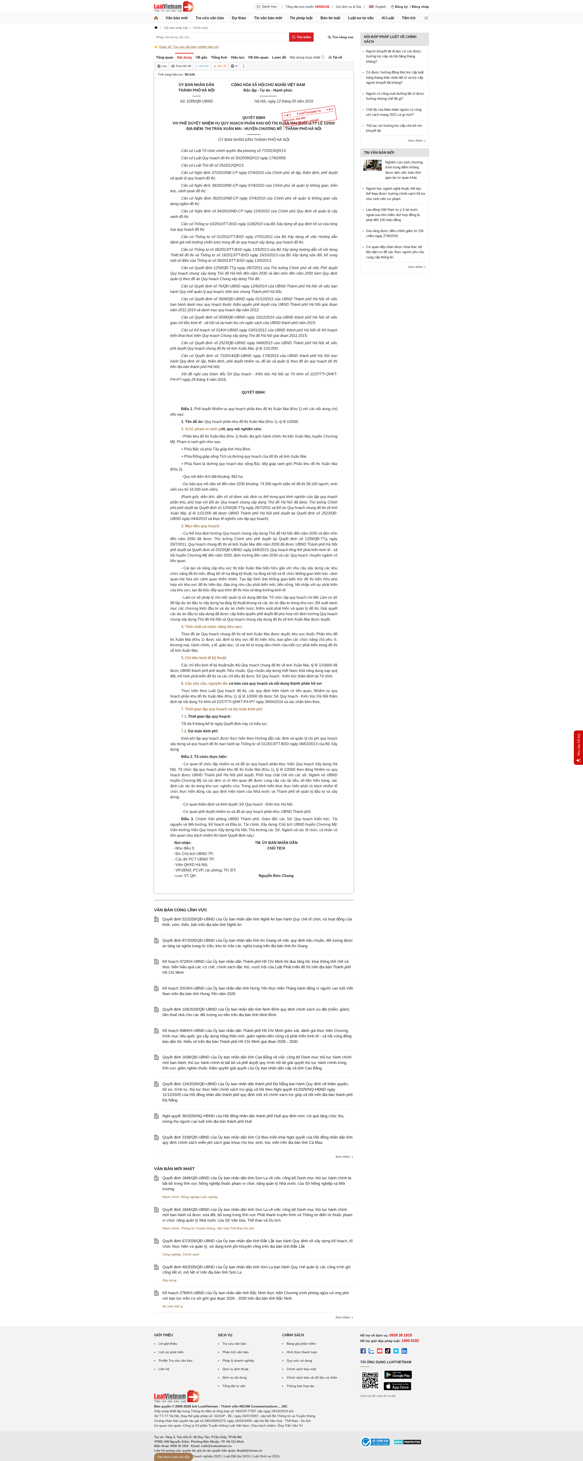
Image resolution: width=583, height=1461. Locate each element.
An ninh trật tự (172, 1306)
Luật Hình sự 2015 (265, 1456)
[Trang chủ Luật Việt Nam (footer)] (177, 1401)
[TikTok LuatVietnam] (388, 1351)
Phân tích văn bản (235, 1352)
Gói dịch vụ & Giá (348, 6)
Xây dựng (169, 1280)
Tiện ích (409, 18)
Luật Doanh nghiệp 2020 (203, 1456)
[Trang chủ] (156, 18)
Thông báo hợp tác (300, 1386)
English (380, 6)
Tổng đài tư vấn (233, 1386)
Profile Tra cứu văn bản (175, 1360)
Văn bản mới (177, 18)
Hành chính (170, 1197)
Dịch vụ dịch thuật (235, 1369)
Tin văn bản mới (268, 18)
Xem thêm (343, 1156)
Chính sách (191, 1254)
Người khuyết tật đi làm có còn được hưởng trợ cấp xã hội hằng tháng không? (393, 56)
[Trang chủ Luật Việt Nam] (174, 6)
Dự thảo (239, 18)
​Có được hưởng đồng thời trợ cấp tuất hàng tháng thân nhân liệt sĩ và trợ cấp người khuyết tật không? (395, 77)
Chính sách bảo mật (301, 1369)
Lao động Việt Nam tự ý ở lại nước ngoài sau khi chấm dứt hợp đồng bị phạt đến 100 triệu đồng (393, 215)
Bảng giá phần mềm (301, 1343)
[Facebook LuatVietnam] (363, 1351)
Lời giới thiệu (168, 1343)
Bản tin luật (330, 18)
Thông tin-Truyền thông (198, 1228)
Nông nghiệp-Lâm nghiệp (199, 1197)
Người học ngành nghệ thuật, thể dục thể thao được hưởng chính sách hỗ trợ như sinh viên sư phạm (395, 194)
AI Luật (388, 18)
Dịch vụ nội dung (234, 1377)
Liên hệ (164, 1369)
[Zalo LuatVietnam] (371, 1351)
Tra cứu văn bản (210, 18)
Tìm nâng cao (342, 37)
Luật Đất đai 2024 (237, 1456)
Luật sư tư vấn (361, 18)
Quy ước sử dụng (299, 1360)
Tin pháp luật (301, 18)
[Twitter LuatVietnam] (396, 1351)
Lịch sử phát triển (171, 1352)
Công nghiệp (171, 1254)
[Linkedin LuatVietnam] (404, 1351)
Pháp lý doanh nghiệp (238, 1360)
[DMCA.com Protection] (407, 1443)
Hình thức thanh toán (302, 1352)
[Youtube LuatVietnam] (379, 1351)
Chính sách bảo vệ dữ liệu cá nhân (312, 1377)
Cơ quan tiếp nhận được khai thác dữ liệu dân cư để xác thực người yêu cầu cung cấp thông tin (395, 252)
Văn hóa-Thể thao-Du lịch (235, 1228)
